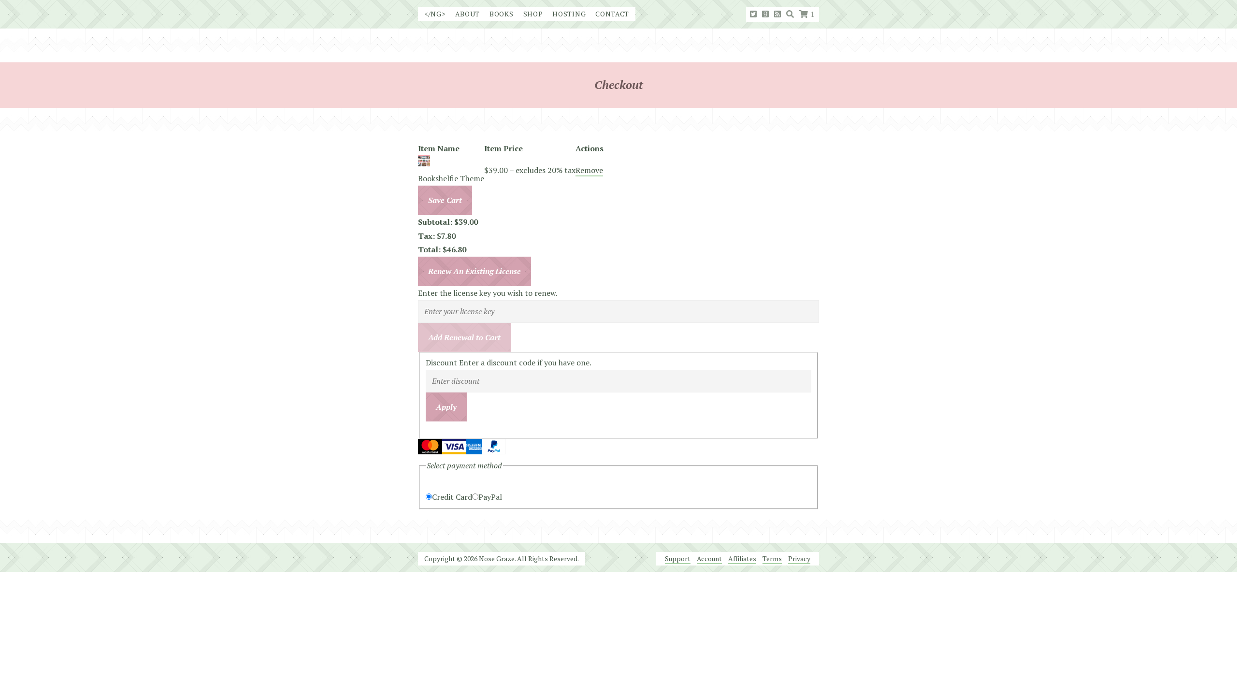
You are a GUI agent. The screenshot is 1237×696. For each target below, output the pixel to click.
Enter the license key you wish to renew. (488, 293)
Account (709, 558)
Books (501, 13)
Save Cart (445, 200)
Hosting (569, 13)
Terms (772, 558)
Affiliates (742, 558)
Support (677, 558)
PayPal (490, 497)
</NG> (435, 13)
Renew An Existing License (474, 271)
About (467, 13)
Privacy (799, 558)
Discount (442, 362)
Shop (533, 13)
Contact (612, 13)
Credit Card (452, 497)
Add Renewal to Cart (464, 337)
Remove (589, 170)
